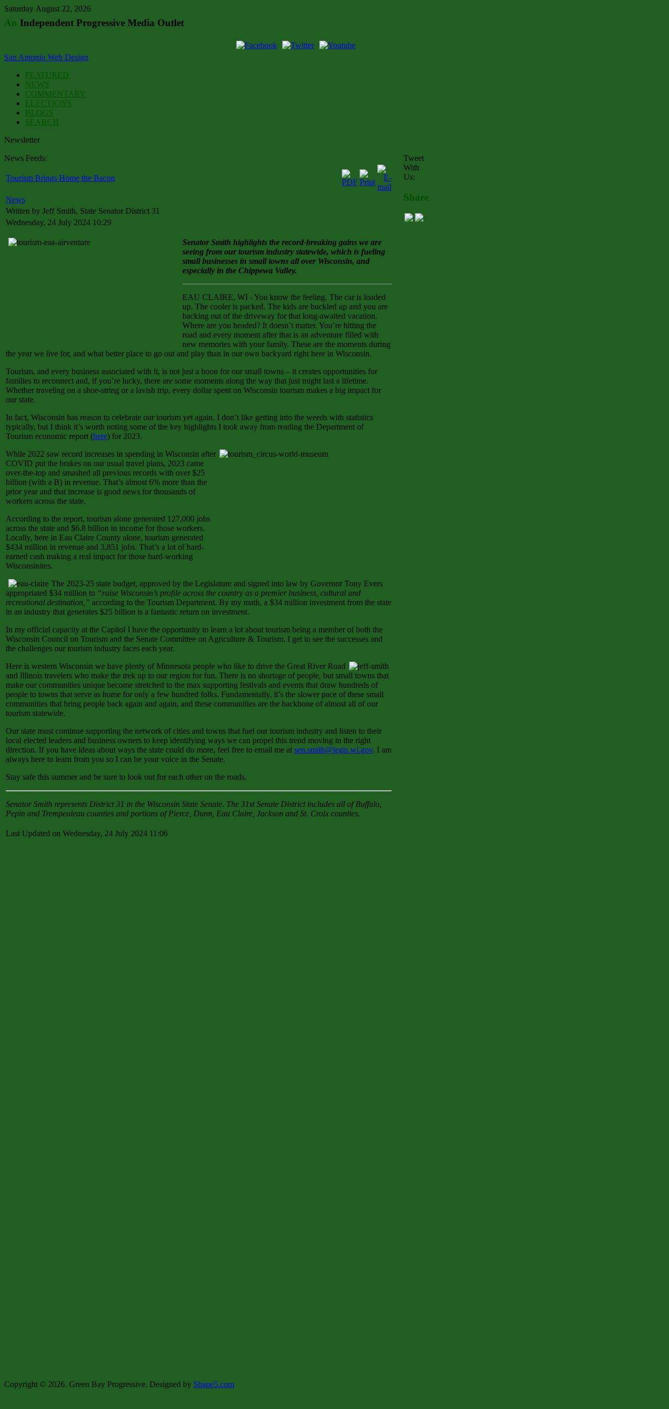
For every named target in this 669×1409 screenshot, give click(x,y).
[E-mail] (384, 186)
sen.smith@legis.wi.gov (333, 749)
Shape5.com (213, 1384)
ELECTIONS (48, 103)
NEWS (37, 84)
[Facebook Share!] (409, 218)
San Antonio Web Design (46, 57)
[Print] (367, 182)
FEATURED (47, 75)
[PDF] (349, 182)
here (100, 436)
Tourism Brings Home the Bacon (60, 178)
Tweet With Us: (413, 167)
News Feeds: (25, 158)
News (15, 199)
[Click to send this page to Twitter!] (419, 218)
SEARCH (42, 122)
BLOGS (39, 112)
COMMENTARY (55, 93)
